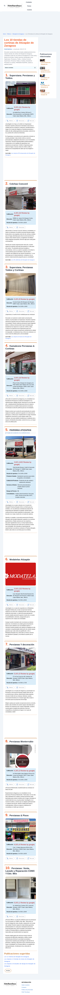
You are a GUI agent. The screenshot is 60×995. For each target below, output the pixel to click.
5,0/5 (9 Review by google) (24, 299)
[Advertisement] (30, 21)
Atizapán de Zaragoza (18, 34)
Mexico (9, 34)
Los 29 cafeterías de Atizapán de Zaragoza (23, 259)
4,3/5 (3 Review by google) (24, 771)
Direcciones (21, 120)
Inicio (4, 34)
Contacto (24, 987)
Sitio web (32, 120)
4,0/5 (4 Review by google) (24, 845)
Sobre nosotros (25, 985)
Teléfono (11, 120)
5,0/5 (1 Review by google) (24, 903)
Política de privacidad (27, 989)
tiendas (8, 970)
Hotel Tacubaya (26, 992)
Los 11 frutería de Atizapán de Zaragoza (16, 956)
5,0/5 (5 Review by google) (24, 674)
